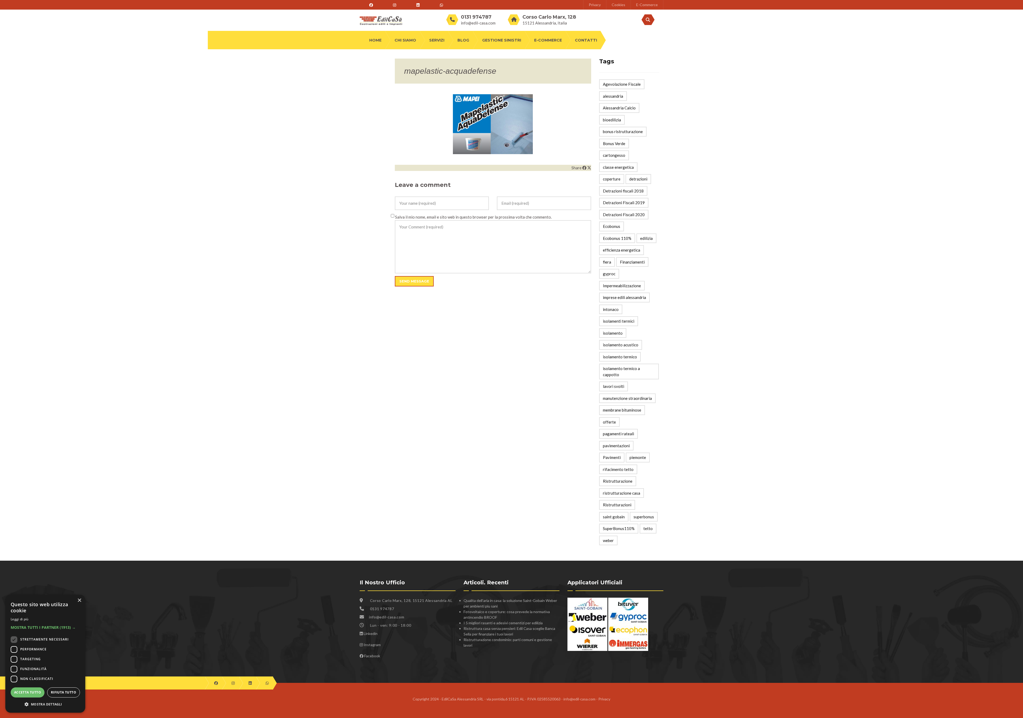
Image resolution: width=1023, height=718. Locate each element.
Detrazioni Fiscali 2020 (624, 214)
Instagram (372, 644)
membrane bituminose (622, 410)
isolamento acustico (620, 344)
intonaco (611, 309)
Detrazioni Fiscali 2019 (624, 202)
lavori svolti (613, 386)
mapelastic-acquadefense (450, 71)
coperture (611, 179)
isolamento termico (620, 356)
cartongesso (614, 155)
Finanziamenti (632, 262)
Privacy (595, 4)
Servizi (436, 40)
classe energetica (618, 167)
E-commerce (548, 40)
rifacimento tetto (618, 469)
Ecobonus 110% (617, 238)
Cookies (618, 4)
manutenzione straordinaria (627, 398)
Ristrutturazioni (617, 504)
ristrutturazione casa (621, 493)
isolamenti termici (618, 321)
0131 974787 (382, 608)
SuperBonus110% (619, 528)
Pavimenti (612, 457)
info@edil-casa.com (478, 22)
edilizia (646, 238)
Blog (463, 40)
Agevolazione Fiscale (622, 84)
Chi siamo (405, 40)
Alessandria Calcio (619, 107)
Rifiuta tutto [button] (63, 692)
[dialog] (45, 654)
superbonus (644, 516)
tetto (648, 528)
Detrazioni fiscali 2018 (623, 190)
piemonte (638, 457)
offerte (609, 422)
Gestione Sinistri (501, 40)
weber (608, 540)
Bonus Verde (614, 143)
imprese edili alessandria (624, 297)
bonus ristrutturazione (623, 131)
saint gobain (614, 516)
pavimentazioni (616, 445)
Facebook (372, 656)
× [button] (79, 600)
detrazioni (638, 179)
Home (375, 40)
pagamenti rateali (618, 433)
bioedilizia (612, 119)
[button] (45, 627)
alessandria (613, 96)
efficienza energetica (621, 250)
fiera (607, 262)
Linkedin (370, 633)
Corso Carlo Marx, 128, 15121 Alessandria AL (411, 600)
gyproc (609, 273)
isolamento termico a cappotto (621, 371)
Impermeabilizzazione (622, 285)
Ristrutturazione (617, 481)
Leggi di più (20, 619)
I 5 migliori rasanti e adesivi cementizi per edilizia (503, 623)
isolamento (613, 333)
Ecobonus (611, 226)
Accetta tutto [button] (27, 692)
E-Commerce (647, 4)
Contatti (586, 40)
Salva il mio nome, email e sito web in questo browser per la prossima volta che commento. (473, 217)
